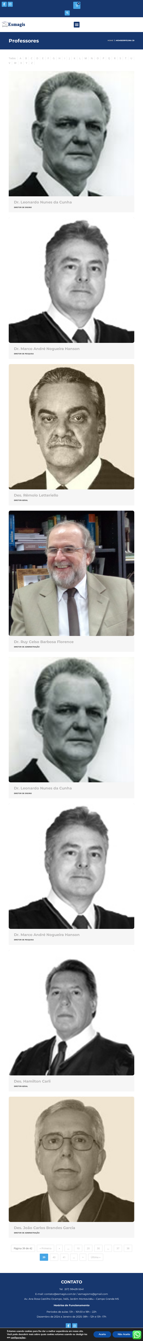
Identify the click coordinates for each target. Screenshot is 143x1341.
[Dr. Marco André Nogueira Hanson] (71, 280)
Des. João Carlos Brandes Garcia (44, 1228)
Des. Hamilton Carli (32, 1081)
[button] (67, 12)
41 (64, 1257)
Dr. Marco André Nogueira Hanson (47, 349)
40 (54, 1257)
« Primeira (45, 1248)
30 (98, 1248)
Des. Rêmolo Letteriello (36, 495)
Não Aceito (124, 1334)
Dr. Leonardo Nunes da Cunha (43, 202)
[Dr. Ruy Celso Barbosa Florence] (71, 573)
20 (88, 1248)
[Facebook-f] (4, 4)
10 (78, 1248)
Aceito (102, 1334)
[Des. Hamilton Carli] (71, 1012)
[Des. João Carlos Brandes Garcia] (71, 1159)
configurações (18, 1337)
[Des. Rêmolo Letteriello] (71, 426)
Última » (95, 1257)
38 (128, 1248)
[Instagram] (10, 4)
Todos (12, 58)
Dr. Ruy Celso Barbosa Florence (44, 642)
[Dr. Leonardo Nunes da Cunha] (71, 133)
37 (117, 1248)
